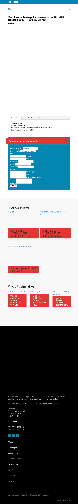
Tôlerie (10, 442)
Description (14, 118)
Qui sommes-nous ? (16, 458)
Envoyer (13, 186)
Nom (12, 154)
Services (11, 481)
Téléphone (14, 167)
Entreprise (14, 161)
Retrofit (11, 470)
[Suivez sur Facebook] (9, 435)
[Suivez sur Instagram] (13, 435)
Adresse (13, 169)
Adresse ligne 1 (31, 172)
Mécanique (12, 447)
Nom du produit (15, 151)
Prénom (28, 156)
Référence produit (16, 148)
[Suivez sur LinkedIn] (17, 435)
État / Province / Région (33, 177)
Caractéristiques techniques (34, 118)
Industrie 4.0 (13, 453)
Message (13, 183)
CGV (39, 495)
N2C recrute (12, 475)
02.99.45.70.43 (14, 2)
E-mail (12, 164)
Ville (27, 174)
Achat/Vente (13, 421)
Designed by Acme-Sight (62, 501)
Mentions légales (13, 495)
